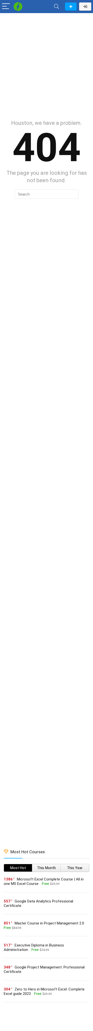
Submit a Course (71, 6)
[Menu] (6, 6)
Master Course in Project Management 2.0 (49, 923)
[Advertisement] (46, 64)
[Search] (56, 6)
